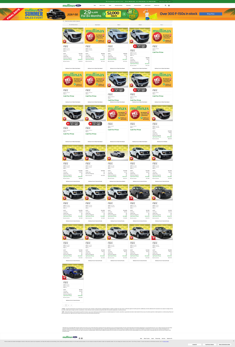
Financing (128, 5)
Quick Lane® (147, 5)
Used (110, 5)
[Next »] (71, 305)
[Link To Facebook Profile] (80, 338)
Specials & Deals (118, 5)
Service (163, 338)
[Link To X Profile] (82, 338)
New (95, 5)
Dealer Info (156, 5)
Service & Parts (137, 5)
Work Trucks (102, 5)
